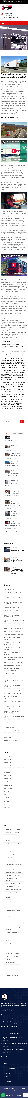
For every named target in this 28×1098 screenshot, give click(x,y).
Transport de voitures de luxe (11, 677)
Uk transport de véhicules (10, 731)
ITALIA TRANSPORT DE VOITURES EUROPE (12, 381)
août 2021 (6, 810)
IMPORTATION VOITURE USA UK (12, 662)
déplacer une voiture (10, 950)
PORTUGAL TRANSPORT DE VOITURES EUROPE (13, 394)
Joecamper (6, 1078)
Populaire (14, 433)
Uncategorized (7, 734)
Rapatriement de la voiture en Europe (9, 1026)
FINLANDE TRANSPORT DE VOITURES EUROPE (13, 370)
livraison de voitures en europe (13, 847)
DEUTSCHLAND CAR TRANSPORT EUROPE (12, 374)
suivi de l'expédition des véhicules (14, 969)
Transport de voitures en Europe (8, 1021)
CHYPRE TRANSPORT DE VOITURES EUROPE (12, 364)
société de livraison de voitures (13, 843)
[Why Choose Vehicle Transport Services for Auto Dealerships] (7, 437)
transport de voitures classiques (12, 628)
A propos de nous (12, 1092)
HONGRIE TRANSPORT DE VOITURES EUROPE (13, 377)
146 (12, 531)
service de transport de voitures (13, 869)
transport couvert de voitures (11, 631)
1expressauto (9, 829)
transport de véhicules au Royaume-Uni (12, 976)
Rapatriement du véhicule (10, 740)
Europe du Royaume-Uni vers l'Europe (12, 915)
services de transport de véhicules (14, 972)
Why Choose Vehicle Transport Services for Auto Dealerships (13, 438)
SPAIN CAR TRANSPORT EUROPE (9, 401)
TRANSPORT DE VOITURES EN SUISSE (14, 716)
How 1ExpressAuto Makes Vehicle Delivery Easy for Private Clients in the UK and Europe (17, 571)
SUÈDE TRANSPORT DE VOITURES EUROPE (12, 403)
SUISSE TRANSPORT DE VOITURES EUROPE (12, 408)
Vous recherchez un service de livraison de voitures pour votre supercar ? (13, 927)
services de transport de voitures (13, 872)
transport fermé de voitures (12, 892)
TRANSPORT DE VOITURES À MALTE (13, 680)
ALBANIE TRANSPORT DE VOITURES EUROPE (12, 410)
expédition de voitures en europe (13, 858)
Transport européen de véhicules (13, 904)
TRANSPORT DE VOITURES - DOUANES (14, 620)
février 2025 (7, 756)
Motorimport (7, 1063)
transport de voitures (11, 861)
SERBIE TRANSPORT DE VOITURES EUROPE (12, 406)
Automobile (18, 829)
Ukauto (5, 1066)
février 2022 (7, 804)
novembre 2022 (8, 788)
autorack (17, 832)
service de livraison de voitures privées (13, 939)
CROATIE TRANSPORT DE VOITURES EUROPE (12, 362)
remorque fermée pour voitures (13, 889)
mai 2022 (6, 798)
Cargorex (6, 1076)
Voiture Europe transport (10, 607)
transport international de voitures (12, 665)
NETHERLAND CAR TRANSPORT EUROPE (11, 391)
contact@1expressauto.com (10, 19)
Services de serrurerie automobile (14, 1095)
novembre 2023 (8, 775)
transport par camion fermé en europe (13, 911)
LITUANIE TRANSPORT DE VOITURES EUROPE (13, 384)
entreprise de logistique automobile (11, 850)
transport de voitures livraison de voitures (14, 865)
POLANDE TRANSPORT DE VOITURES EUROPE (13, 393)
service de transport (10, 962)
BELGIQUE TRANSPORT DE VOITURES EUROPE (13, 358)
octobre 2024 (7, 762)
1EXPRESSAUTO (8, 589)
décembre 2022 (8, 785)
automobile (8, 832)
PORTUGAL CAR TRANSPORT (11, 690)
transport (16, 956)
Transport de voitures (11, 835)
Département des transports (8, 346)
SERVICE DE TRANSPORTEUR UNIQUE (13, 701)
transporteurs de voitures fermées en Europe (14, 896)
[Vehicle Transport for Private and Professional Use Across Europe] (7, 446)
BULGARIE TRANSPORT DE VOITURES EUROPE (13, 360)
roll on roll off (9, 943)
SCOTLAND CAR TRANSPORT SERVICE (14, 696)
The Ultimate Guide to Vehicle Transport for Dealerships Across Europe (13, 463)
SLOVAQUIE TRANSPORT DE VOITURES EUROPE (13, 398)
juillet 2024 (7, 769)
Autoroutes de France (13, 348)
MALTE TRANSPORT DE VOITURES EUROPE (12, 389)
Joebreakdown (7, 1081)
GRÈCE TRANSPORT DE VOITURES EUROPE (12, 376)
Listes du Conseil (5, 344)
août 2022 (6, 794)
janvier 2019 (7, 814)
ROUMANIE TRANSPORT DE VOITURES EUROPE (13, 396)
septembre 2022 (8, 791)
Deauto (5, 1060)
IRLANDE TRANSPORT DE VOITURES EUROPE (12, 379)
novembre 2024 (8, 759)
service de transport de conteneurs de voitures (14, 839)
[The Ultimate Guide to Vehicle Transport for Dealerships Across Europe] (7, 462)
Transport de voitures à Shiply (13, 953)
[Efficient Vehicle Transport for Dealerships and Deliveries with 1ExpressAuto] (7, 513)
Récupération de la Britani (9, 1068)
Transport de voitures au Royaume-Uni (9, 1018)
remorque (8, 956)
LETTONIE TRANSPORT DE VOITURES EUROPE (13, 382)
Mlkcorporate (7, 1073)
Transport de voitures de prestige (14, 935)
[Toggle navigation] (3, 23)
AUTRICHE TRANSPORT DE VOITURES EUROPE (13, 357)
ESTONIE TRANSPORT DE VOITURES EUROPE (12, 369)
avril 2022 (6, 801)
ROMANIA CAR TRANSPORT (11, 693)
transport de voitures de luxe (12, 932)
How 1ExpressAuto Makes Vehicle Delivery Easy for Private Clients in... (13, 455)
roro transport (9, 947)
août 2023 (6, 782)
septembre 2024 (8, 766)
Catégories (20, 433)
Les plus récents (7, 434)
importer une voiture (10, 919)
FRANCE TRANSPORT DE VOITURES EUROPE (12, 372)
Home (12, 42)
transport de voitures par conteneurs (12, 879)
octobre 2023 (7, 778)
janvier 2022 (7, 807)
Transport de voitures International (9, 1023)
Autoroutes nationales (15, 344)
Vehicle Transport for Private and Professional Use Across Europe (13, 447)
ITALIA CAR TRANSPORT (10, 673)
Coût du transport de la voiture (13, 883)
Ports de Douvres (20, 346)
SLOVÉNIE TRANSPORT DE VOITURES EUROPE (13, 399)
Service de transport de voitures (12, 625)
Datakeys (6, 1071)
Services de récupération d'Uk (14, 1093)
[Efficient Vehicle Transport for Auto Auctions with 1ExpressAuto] (7, 481)
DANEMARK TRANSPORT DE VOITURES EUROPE (13, 367)
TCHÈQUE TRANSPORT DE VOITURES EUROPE (13, 365)
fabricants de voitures (11, 854)
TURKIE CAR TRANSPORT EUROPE (10, 405)
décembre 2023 (8, 772)
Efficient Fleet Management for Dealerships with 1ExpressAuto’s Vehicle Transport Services (13, 503)
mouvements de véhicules (10, 737)
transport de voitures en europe (13, 907)
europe (7, 900)
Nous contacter (21, 1092)
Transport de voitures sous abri (12, 634)
